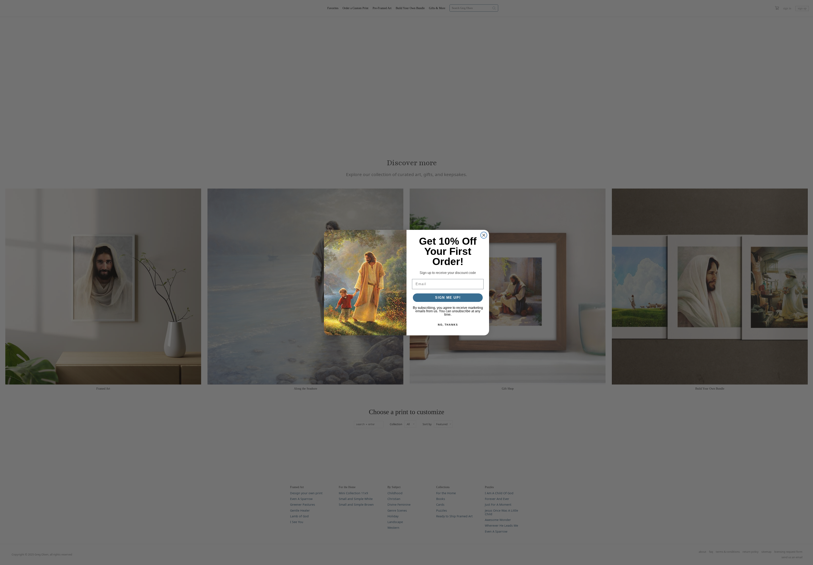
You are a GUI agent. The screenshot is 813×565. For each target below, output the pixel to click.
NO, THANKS (448, 324)
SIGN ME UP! (448, 297)
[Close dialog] (484, 235)
